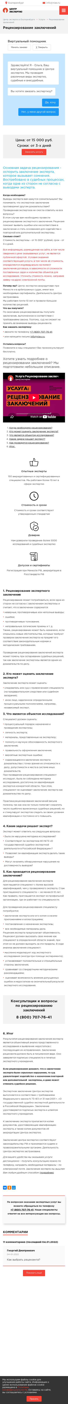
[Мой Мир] (14, 1188)
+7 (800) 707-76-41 (41, 332)
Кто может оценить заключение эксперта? (34, 431)
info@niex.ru (53, 3)
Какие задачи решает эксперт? (27, 439)
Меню (63, 10)
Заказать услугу (34, 152)
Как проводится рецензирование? (29, 443)
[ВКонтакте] (5, 1188)
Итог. (12, 446)
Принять (34, 1399)
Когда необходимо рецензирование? (30, 428)
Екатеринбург (16, 3)
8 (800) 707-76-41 (34, 1017)
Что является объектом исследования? (31, 435)
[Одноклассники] (9, 1188)
